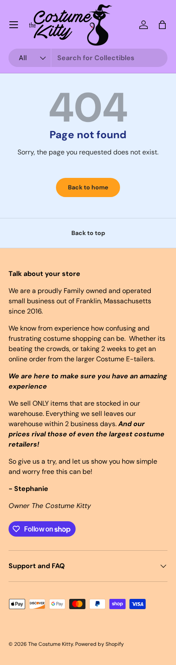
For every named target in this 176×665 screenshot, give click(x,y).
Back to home (88, 187)
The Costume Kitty (50, 644)
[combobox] (88, 58)
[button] (162, 24)
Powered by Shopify (99, 644)
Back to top (88, 233)
